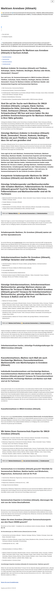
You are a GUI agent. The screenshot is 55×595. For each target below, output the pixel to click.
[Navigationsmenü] (52, 1)
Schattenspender (6, 64)
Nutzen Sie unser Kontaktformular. (10, 582)
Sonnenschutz (5, 59)
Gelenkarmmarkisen (7, 61)
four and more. (6, 34)
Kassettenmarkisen (6, 56)
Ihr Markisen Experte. (7, 36)
